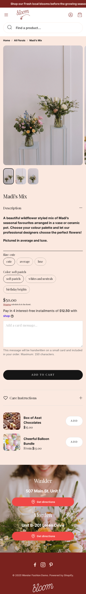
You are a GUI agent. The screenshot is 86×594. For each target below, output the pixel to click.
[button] (43, 28)
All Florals (19, 40)
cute (9, 261)
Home (6, 40)
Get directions (46, 501)
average (25, 261)
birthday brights (16, 289)
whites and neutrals (41, 279)
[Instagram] (43, 564)
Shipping (7, 304)
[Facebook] (35, 564)
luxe (40, 261)
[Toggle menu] (6, 15)
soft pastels (13, 279)
